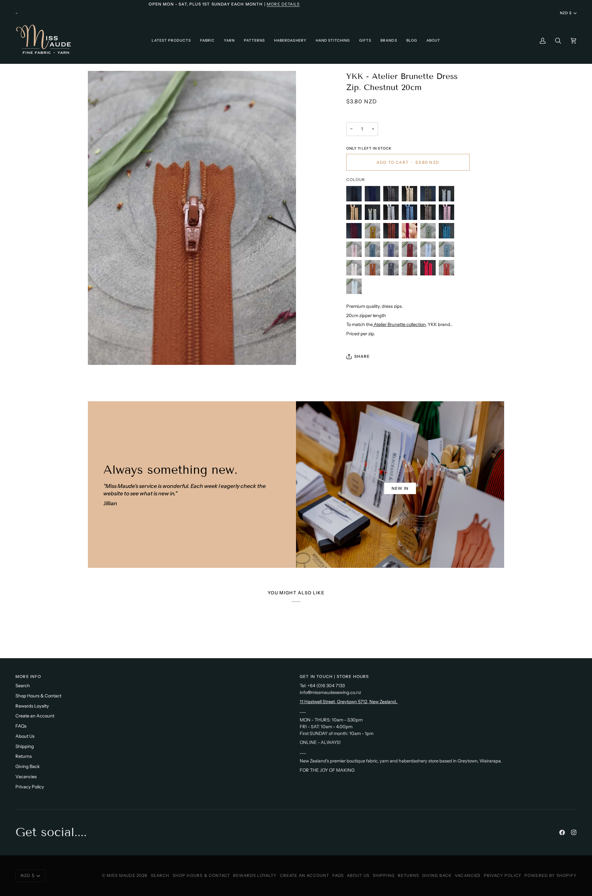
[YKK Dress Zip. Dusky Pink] (448, 213)
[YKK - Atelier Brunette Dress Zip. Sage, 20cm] (354, 288)
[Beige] (355, 213)
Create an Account (34, 716)
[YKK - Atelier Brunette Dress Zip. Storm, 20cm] (448, 251)
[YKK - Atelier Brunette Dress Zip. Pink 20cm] (355, 251)
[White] (448, 195)
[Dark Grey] (392, 195)
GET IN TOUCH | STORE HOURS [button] (334, 676)
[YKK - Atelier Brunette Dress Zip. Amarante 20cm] (411, 251)
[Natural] (411, 195)
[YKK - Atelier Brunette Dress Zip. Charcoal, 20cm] (392, 269)
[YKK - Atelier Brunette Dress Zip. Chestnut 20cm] (374, 269)
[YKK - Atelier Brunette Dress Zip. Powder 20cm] (355, 269)
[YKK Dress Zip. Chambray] (411, 213)
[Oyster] (374, 213)
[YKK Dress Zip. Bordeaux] (355, 232)
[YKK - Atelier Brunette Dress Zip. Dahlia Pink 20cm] (411, 232)
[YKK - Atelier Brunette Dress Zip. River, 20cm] (374, 251)
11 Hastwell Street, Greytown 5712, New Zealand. (349, 701)
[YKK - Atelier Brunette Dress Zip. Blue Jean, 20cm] (429, 251)
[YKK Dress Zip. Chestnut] (392, 232)
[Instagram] (574, 832)
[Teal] (448, 232)
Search (22, 685)
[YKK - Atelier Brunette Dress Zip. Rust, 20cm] (411, 269)
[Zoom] (192, 218)
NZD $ (566, 13)
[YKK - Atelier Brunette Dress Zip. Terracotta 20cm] (448, 269)
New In (400, 488)
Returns (23, 756)
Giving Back (27, 766)
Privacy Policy (29, 787)
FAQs (21, 726)
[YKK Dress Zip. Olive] (429, 195)
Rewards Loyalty (32, 706)
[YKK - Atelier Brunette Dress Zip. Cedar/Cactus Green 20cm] (429, 232)
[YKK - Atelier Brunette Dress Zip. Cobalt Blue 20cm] (392, 251)
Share (362, 356)
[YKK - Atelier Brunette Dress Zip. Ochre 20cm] (374, 232)
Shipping (24, 746)
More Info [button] (28, 676)
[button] (171, 41)
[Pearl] (392, 213)
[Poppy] (429, 269)
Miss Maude (121, 875)
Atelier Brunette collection (400, 324)
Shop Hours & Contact (38, 696)
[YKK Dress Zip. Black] (355, 195)
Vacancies (26, 776)
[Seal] (429, 213)
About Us (25, 736)
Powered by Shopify (550, 875)
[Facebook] (562, 832)
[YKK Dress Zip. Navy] (374, 195)
